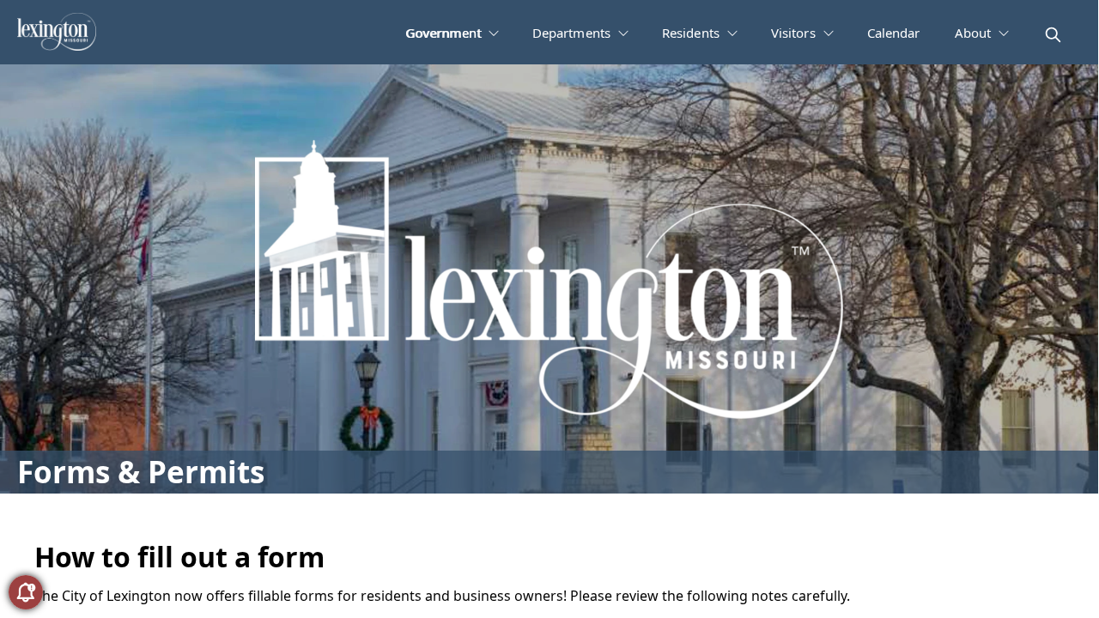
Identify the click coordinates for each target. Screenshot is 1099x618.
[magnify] (1053, 35)
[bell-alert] (26, 592)
